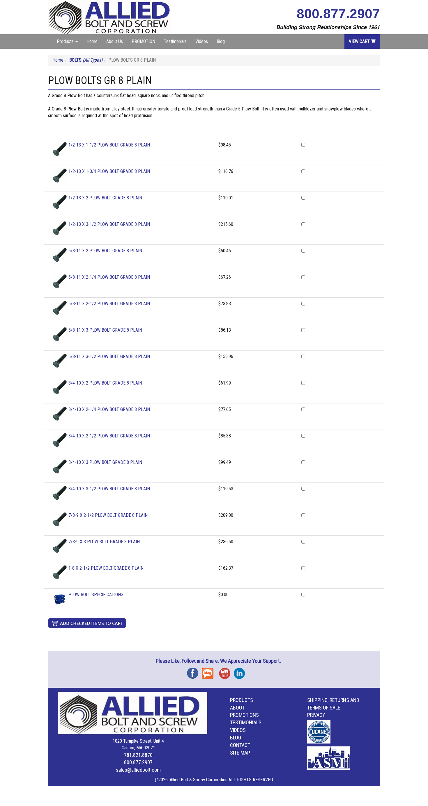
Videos (201, 41)
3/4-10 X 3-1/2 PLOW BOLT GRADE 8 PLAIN (109, 489)
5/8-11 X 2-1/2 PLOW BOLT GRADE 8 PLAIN (109, 303)
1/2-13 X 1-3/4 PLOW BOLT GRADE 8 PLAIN (109, 171)
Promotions (244, 715)
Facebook (194, 671)
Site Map (240, 753)
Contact (240, 745)
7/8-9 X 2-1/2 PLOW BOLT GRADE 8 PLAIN (108, 515)
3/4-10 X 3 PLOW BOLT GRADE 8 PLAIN (105, 462)
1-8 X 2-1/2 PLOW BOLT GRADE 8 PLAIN (106, 568)
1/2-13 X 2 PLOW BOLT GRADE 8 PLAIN (105, 198)
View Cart (360, 41)
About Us (114, 41)
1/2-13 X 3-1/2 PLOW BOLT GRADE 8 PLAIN (109, 224)
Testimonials (175, 41)
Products (241, 700)
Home (92, 41)
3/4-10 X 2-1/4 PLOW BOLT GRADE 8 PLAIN (109, 409)
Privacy (316, 715)
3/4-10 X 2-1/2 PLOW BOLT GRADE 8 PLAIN (109, 436)
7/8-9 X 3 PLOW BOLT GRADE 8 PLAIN (104, 541)
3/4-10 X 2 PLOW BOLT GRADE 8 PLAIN (105, 383)
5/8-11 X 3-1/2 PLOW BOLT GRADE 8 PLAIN (109, 356)
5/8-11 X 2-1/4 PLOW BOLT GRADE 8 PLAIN (109, 277)
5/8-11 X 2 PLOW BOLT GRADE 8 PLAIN (105, 250)
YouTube (226, 671)
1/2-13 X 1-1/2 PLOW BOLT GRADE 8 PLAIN (109, 145)
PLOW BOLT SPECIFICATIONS (95, 594)
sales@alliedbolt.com (138, 770)
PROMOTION (143, 41)
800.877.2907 (338, 13)
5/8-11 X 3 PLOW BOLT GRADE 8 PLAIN (105, 330)
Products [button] (66, 41)
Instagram (241, 671)
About (237, 708)
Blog (221, 41)
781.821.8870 (138, 755)
